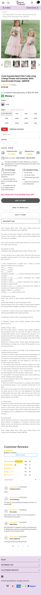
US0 (35, 123)
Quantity (4, 139)
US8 (6, 118)
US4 (26, 113)
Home (4, 12)
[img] (14, 487)
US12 (26, 118)
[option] (20, 39)
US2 (16, 113)
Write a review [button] (20, 455)
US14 (35, 118)
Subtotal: (4, 148)
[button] (5, 85)
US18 (17, 123)
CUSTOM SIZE (6, 113)
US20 (26, 123)
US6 (35, 113)
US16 (6, 123)
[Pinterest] (2, 576)
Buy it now (20, 215)
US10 (17, 118)
